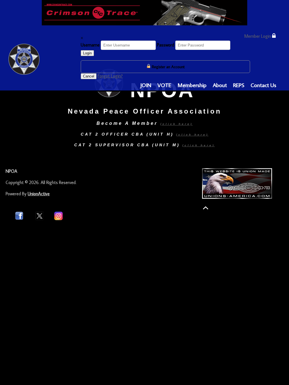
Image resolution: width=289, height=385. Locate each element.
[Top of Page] (205, 208)
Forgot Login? (110, 76)
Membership (192, 84)
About (220, 84)
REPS (238, 84)
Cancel (88, 76)
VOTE (164, 84)
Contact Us (263, 84)
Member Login (258, 36)
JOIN (145, 84)
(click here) (192, 134)
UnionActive (39, 193)
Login (87, 53)
